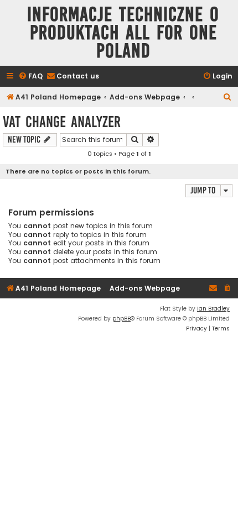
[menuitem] (30, 76)
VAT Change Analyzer (62, 121)
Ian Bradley (213, 308)
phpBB (121, 318)
